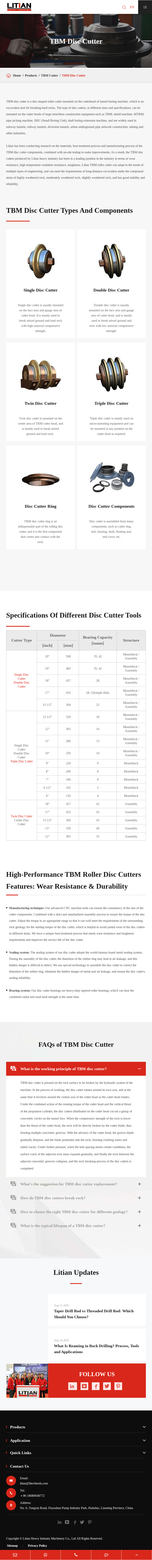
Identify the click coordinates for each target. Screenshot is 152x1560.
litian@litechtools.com (34, 1483)
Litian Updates (76, 1272)
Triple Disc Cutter (21, 761)
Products (31, 75)
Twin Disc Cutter (21, 816)
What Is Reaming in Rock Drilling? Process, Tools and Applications (96, 1349)
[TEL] (76, 1555)
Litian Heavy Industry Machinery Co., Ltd (49, 1538)
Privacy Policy (37, 1545)
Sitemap (12, 1545)
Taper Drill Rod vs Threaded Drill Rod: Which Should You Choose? (94, 1314)
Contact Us (19, 1466)
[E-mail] (15, 1555)
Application (78, 1440)
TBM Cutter (49, 75)
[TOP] (137, 1555)
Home (17, 75)
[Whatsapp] (45, 1555)
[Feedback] (106, 1555)
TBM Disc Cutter (74, 75)
